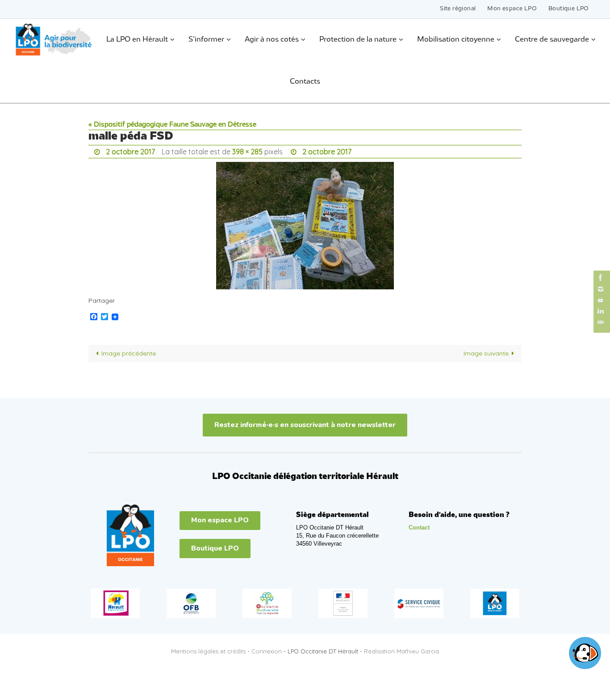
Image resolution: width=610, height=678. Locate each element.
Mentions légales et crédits (208, 651)
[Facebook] (600, 277)
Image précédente (128, 353)
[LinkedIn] (600, 311)
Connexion (266, 651)
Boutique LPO (568, 8)
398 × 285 (247, 151)
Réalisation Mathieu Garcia (401, 651)
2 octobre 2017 (130, 151)
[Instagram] (600, 289)
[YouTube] (600, 300)
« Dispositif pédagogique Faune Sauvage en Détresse (172, 125)
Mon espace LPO (512, 8)
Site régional (458, 8)
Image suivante (486, 353)
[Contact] (600, 323)
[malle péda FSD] (305, 225)
